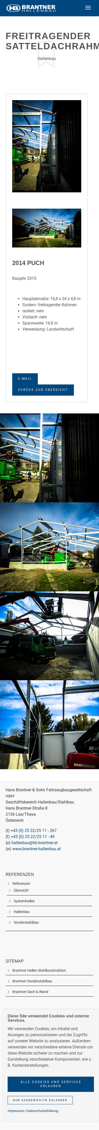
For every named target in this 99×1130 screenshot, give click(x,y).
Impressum (16, 1111)
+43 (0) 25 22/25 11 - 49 (33, 836)
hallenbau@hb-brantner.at (34, 842)
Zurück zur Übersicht (43, 390)
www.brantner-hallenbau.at (36, 848)
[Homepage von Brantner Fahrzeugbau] (31, 8)
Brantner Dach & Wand (30, 992)
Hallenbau (22, 912)
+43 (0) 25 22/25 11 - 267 (34, 830)
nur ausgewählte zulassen (40, 1100)
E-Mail (25, 378)
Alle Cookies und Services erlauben (51, 1084)
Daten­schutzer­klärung (42, 1111)
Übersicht (21, 890)
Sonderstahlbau (26, 922)
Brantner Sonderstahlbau (32, 981)
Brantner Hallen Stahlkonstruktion (39, 970)
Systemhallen (24, 901)
